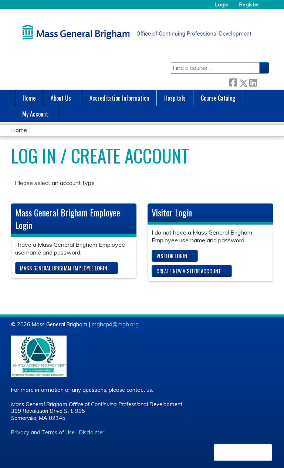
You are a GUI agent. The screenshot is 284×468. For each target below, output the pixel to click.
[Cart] (267, 7)
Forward (263, 81)
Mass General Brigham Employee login (63, 268)
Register (249, 4)
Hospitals (175, 98)
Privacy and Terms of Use (43, 432)
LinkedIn (253, 81)
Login (222, 4)
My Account (35, 114)
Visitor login (171, 256)
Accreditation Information (119, 98)
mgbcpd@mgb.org (115, 324)
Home (29, 98)
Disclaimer (91, 432)
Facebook (233, 81)
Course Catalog (218, 98)
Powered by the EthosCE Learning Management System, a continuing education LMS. (243, 452)
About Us (61, 98)
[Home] (135, 32)
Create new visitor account (188, 271)
